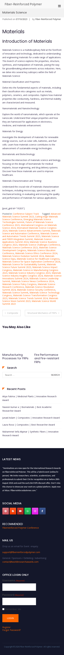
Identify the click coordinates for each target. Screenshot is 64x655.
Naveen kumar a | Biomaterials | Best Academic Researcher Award (27, 409)
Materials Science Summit (15, 292)
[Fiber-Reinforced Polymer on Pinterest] (5, 511)
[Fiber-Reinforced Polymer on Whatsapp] (27, 511)
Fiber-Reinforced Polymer (23, 4)
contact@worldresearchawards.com (20, 561)
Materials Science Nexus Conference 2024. (32, 281)
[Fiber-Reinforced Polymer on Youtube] (20, 511)
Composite (12, 312)
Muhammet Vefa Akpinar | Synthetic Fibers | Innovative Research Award (30, 433)
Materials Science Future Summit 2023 (29, 266)
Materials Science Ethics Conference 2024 (36, 253)
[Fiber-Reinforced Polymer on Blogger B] (13, 511)
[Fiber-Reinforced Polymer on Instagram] (35, 511)
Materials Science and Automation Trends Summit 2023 (30, 235)
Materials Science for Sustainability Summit (24, 264)
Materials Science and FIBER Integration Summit (30, 237)
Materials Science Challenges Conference (39, 244)
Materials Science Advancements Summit (29, 230)
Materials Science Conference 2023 (20, 247)
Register (6, 627)
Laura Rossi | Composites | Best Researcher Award (28, 424)
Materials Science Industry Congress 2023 (29, 272)
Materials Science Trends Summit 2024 (28, 298)
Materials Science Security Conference (36, 289)
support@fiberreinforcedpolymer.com (21, 552)
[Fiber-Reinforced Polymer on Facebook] (42, 511)
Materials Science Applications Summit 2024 (27, 240)
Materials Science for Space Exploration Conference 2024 (31, 261)
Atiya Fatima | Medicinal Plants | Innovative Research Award (29, 398)
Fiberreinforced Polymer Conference (20, 527)
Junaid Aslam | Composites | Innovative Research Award (31, 417)
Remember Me (13, 609)
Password (13, 595)
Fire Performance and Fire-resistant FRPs (14, 358)
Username (13, 580)
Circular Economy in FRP (46, 356)
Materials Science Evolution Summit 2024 (23, 256)
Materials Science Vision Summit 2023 (30, 300)
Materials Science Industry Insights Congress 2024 (31, 274)
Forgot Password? (11, 630)
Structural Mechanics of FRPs (42, 312)
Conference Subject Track (26, 213)
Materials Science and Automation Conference (31, 232)
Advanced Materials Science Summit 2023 (31, 215)
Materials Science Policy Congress (19, 284)
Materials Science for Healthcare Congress (38, 258)
